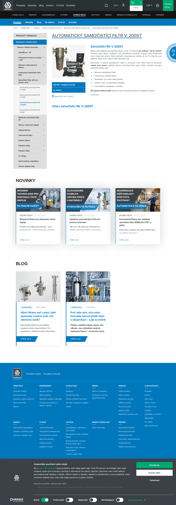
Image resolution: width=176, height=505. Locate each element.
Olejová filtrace (24, 130)
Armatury (69, 391)
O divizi (61, 22)
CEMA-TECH (18, 15)
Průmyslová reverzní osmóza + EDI (29, 59)
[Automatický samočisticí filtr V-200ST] (68, 61)
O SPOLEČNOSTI (151, 386)
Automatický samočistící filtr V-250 (30, 111)
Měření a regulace (99, 391)
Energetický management (50, 431)
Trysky (68, 406)
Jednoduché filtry (25, 135)
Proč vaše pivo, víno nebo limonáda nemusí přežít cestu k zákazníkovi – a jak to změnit (88, 316)
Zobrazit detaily (135, 500)
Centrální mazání (19, 391)
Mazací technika (19, 403)
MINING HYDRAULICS (127, 15)
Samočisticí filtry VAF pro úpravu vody (77, 28)
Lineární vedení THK (74, 454)
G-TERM (64, 15)
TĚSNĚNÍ (160, 15)
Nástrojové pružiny (125, 399)
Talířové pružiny (124, 403)
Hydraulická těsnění (126, 428)
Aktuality (29, 22)
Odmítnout (154, 480)
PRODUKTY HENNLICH (26, 35)
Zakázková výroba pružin (128, 414)
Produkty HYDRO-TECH (26, 42)
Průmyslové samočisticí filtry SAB (29, 73)
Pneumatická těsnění (126, 431)
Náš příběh (149, 418)
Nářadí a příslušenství (127, 447)
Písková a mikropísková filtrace (27, 66)
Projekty (148, 410)
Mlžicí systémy (45, 395)
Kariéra (147, 395)
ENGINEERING (48, 15)
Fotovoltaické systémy (48, 435)
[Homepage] (17, 373)
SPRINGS (146, 15)
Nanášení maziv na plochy (23, 399)
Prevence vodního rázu (22, 435)
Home (15, 28)
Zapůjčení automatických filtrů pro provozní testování (85, 220)
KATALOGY (95, 95)
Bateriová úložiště (47, 439)
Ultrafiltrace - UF (24, 52)
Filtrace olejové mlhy (26, 166)
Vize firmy (149, 399)
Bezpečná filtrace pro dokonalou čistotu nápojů (38, 220)
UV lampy (22, 156)
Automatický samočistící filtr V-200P (30, 96)
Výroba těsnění (124, 443)
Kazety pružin (123, 410)
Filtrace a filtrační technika (52, 28)
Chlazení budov (46, 443)
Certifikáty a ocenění (153, 414)
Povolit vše (155, 465)
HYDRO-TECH (79, 15)
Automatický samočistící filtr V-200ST (30, 103)
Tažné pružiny (124, 395)
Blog (39, 22)
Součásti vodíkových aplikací (77, 403)
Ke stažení (49, 22)
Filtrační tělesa (24, 140)
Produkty (17, 22)
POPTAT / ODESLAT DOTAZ (64, 85)
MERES (108, 15)
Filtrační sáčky (24, 151)
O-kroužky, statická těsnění (129, 439)
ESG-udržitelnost (151, 426)
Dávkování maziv (20, 395)
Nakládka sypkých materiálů (51, 399)
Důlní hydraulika (98, 428)
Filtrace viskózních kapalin (28, 125)
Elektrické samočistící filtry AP (28, 118)
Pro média (149, 422)
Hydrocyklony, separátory (28, 161)
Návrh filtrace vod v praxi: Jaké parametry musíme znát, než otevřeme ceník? (38, 316)
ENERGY (33, 15)
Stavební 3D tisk (46, 391)
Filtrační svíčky (24, 146)
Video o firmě (150, 403)
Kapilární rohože (46, 447)
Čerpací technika (72, 395)
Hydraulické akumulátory (23, 428)
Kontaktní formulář (52, 374)
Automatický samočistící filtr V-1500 (30, 88)
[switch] (69, 500)
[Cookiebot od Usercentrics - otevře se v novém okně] (16, 500)
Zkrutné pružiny (124, 406)
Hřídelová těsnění (125, 435)
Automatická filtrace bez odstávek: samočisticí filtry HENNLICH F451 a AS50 (135, 222)
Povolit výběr (154, 473)
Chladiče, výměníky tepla (23, 431)
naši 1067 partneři (47, 468)
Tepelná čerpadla (46, 428)
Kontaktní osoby (33, 374)
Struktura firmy (150, 406)
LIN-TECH (95, 15)
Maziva (16, 406)
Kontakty (73, 22)
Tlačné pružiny (124, 391)
